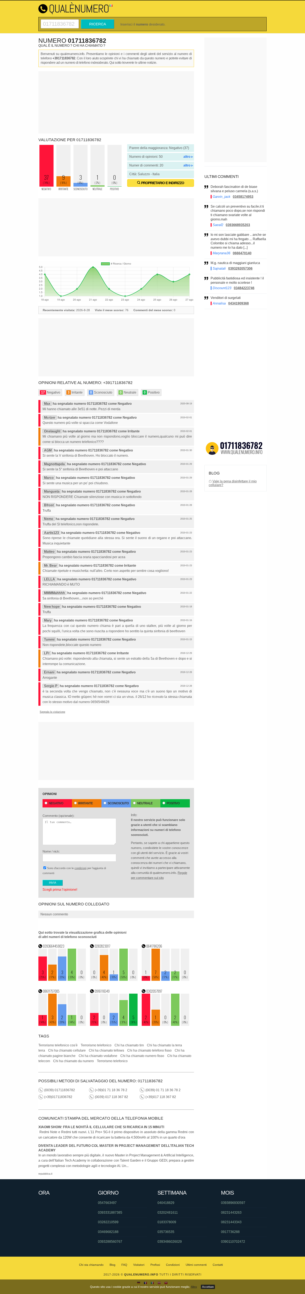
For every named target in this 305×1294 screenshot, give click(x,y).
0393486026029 (169, 1241)
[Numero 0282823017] (114, 979)
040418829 (165, 1203)
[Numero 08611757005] (62, 1024)
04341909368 (238, 303)
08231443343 (231, 1222)
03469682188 (108, 1232)
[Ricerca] (60, 21)
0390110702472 (233, 1241)
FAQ (124, 1264)
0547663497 (107, 1203)
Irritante (85, 803)
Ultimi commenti (196, 1264)
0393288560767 (110, 1241)
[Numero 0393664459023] (62, 979)
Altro (194, 1286)
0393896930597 (233, 1203)
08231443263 (231, 1212)
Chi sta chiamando (91, 1264)
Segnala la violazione (52, 711)
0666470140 (242, 253)
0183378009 (166, 1222)
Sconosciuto (118, 803)
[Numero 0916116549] (114, 1024)
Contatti (218, 1264)
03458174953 (243, 196)
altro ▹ (188, 156)
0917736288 (230, 1232)
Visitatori (138, 1264)
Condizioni (173, 1264)
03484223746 (244, 288)
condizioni (80, 868)
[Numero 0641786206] (165, 979)
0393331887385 (110, 1212)
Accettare (208, 1286)
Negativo (56, 803)
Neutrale (144, 803)
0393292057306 (240, 268)
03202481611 (167, 1212)
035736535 (165, 1232)
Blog (112, 1264)
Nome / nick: (51, 851)
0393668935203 (238, 225)
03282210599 (108, 1222)
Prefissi (155, 1264)
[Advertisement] (116, 102)
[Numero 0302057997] (165, 1024)
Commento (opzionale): (58, 815)
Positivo (173, 803)
